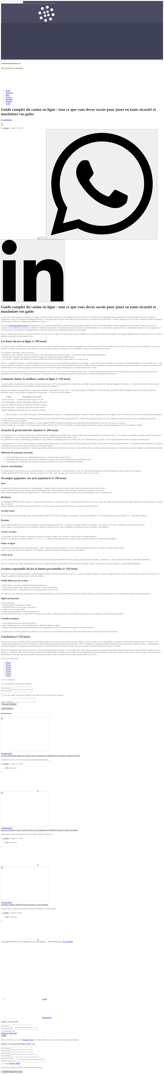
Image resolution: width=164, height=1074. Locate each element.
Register (9, 101)
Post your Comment (9, 704)
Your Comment (7, 702)
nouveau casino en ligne (18, 326)
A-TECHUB (68, 942)
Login (8, 104)
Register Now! (28, 1040)
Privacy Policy (15, 1063)
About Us (9, 93)
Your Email (5, 690)
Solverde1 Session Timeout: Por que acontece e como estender (24, 905)
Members (9, 99)
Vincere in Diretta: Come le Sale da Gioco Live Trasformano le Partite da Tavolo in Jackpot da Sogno (39, 830)
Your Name (5, 688)
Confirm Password (8, 1061)
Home (8, 91)
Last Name (5, 1051)
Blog (7, 95)
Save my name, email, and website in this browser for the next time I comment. (34, 695)
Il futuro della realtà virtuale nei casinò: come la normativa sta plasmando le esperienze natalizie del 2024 (40, 756)
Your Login (5, 1053)
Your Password (6, 1028)
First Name (5, 1048)
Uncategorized (6, 120)
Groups (8, 97)
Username (5, 1026)
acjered (6, 128)
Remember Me (9, 1031)
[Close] (19, 979)
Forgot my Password (9, 1033)
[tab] (26, 999)
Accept (12, 1063)
